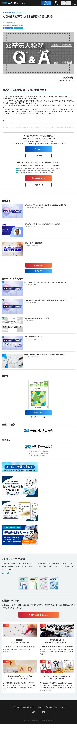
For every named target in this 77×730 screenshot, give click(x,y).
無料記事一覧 (38, 185)
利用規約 (63, 707)
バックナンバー (32, 707)
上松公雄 (7, 12)
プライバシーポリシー (52, 707)
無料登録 (56, 4)
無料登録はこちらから (39, 615)
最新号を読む (38, 413)
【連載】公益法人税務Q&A (18, 12)
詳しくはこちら (6, 573)
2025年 (21, 25)
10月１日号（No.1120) (11, 25)
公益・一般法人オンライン (17, 3)
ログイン (46, 4)
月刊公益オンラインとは (18, 707)
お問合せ (66, 4)
